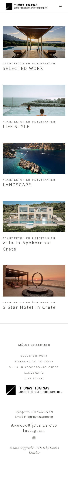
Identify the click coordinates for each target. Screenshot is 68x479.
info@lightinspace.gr (38, 416)
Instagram (34, 430)
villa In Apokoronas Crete (34, 367)
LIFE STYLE (34, 378)
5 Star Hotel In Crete (34, 361)
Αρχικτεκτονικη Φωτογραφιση (29, 63)
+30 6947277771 (42, 412)
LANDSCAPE (34, 373)
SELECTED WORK (34, 356)
